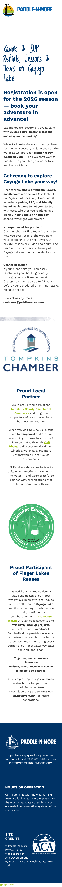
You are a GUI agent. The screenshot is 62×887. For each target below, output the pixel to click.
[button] (57, 24)
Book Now (7, 885)
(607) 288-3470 (36, 759)
